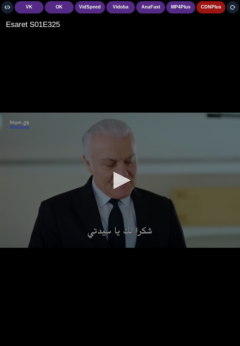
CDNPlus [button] (211, 6)
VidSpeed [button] (90, 6)
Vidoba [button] (120, 6)
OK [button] (59, 6)
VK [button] (29, 6)
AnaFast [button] (150, 6)
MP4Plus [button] (181, 6)
